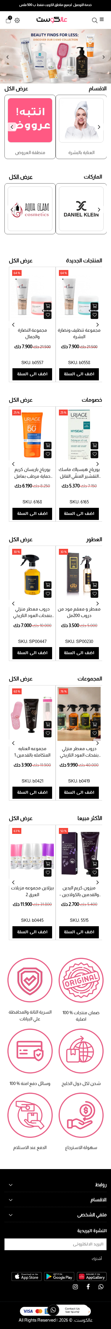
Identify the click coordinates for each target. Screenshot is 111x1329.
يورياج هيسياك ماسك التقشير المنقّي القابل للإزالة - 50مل (79, 476)
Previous (7, 57)
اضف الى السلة (32, 374)
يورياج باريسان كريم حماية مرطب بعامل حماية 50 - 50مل (32, 476)
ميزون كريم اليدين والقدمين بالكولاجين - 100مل (79, 894)
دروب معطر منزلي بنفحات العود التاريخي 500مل (32, 615)
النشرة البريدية (92, 1231)
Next (103, 57)
